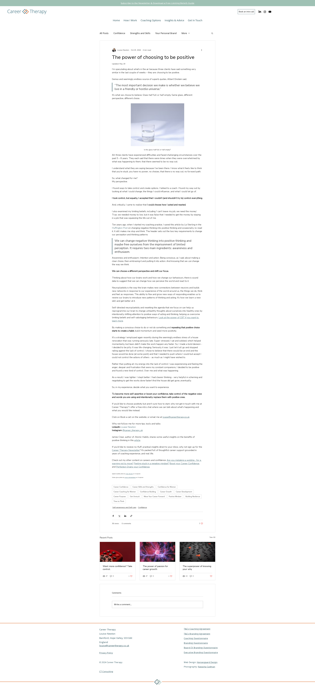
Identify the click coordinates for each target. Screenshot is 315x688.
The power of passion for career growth (155, 568)
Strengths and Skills (140, 33)
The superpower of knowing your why (197, 568)
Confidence (119, 33)
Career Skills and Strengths (143, 487)
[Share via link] (131, 516)
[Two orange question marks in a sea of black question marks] (197, 552)
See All (212, 537)
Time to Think (119, 501)
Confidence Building (148, 492)
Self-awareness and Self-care (124, 507)
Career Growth (166, 492)
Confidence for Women (167, 487)
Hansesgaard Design (207, 662)
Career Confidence (121, 487)
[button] (212, 33)
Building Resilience (193, 496)
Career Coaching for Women (125, 492)
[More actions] (201, 50)
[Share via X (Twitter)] (119, 516)
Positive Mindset (175, 496)
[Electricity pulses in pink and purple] (157, 552)
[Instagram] (264, 11)
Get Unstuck (135, 496)
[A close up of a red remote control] (117, 552)
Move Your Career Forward (154, 496)
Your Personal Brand (166, 33)
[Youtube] (269, 11)
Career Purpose (120, 496)
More (184, 33)
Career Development (184, 492)
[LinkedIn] (259, 11)
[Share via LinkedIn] (125, 516)
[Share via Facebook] (113, 516)
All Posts (104, 33)
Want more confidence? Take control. (117, 568)
